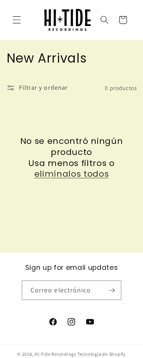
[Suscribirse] (112, 290)
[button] (17, 20)
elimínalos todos (71, 174)
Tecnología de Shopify (101, 354)
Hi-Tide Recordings (55, 354)
